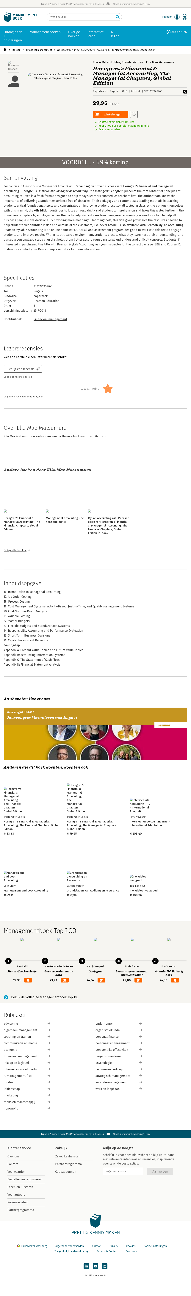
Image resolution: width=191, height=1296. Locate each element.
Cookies (131, 1246)
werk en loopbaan (108, 1089)
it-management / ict (18, 1076)
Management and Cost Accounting (26, 890)
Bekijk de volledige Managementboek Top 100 (44, 997)
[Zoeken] (117, 17)
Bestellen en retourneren (25, 1179)
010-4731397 (179, 32)
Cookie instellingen (155, 1246)
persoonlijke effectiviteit (112, 1049)
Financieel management (39, 49)
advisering (11, 1023)
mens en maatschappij (19, 1102)
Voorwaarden (16, 1171)
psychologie (104, 1063)
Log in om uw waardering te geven (23, 396)
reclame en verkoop (109, 1069)
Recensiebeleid (17, 1202)
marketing (11, 1095)
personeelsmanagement (113, 1043)
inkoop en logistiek (16, 1063)
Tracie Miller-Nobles (106, 62)
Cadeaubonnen (65, 1171)
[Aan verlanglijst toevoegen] (134, 114)
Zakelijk (61, 1148)
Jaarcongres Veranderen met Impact (42, 717)
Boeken (16, 49)
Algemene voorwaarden (69, 1246)
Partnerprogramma (20, 1210)
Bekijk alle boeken (15, 550)
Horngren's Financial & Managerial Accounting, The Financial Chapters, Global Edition (31, 825)
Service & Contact (107, 1251)
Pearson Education (47, 301)
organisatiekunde (108, 1030)
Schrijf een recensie (21, 369)
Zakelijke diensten (67, 1156)
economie (10, 1049)
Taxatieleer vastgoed (144, 890)
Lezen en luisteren (20, 1187)
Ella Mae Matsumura (160, 62)
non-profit (11, 1108)
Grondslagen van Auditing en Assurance (93, 890)
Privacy (113, 1246)
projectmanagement (110, 1056)
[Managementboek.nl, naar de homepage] (20, 21)
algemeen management (20, 1030)
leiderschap (12, 1089)
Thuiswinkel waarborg (34, 1246)
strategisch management (113, 1076)
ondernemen (105, 1023)
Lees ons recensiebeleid (18, 376)
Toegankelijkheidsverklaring (71, 1251)
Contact (12, 1164)
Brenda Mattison (133, 62)
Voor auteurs (16, 1194)
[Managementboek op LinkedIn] (86, 1266)
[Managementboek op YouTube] (95, 1266)
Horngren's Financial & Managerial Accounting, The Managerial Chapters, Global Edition (106, 49)
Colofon (96, 1246)
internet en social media (20, 1069)
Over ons (13, 1156)
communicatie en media (20, 1043)
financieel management (20, 1056)
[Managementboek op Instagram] (104, 1266)
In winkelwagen (111, 114)
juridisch (9, 1082)
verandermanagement (111, 1082)
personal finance (107, 1036)
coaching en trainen (17, 1036)
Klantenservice (19, 1148)
